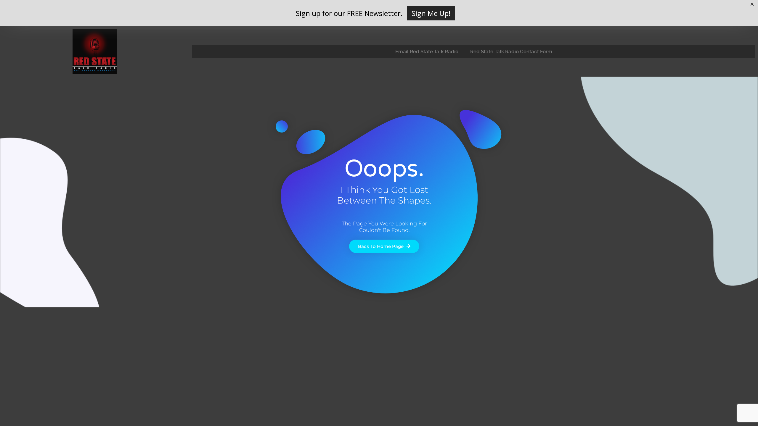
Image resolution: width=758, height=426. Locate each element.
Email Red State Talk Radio (426, 51)
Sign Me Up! (431, 13)
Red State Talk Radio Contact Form (511, 51)
